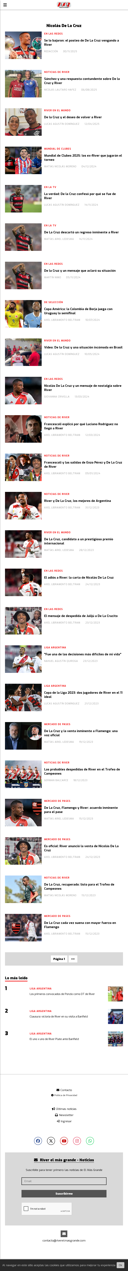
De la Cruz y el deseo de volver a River (73, 117)
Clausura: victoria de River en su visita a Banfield (59, 1016)
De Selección (53, 302)
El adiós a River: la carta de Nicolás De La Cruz (79, 578)
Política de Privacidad (65, 1095)
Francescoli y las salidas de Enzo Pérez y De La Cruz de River (83, 465)
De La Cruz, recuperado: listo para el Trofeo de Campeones (79, 887)
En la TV (50, 187)
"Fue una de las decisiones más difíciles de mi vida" (82, 654)
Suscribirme (64, 1194)
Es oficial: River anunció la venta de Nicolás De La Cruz (81, 848)
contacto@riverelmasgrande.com (64, 1240)
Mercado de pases (57, 724)
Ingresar (66, 1121)
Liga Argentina (55, 647)
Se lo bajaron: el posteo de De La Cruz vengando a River (81, 43)
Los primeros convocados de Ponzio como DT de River (62, 994)
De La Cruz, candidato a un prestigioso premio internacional (78, 541)
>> (73, 959)
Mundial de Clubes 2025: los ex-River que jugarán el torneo (83, 158)
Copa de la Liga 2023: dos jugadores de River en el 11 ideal (83, 695)
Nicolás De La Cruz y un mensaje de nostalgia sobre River (83, 388)
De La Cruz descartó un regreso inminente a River (81, 232)
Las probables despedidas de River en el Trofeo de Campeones (82, 771)
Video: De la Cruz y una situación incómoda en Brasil (83, 347)
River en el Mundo (57, 110)
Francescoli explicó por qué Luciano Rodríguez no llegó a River (81, 426)
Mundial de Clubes (57, 148)
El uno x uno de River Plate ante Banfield (54, 1039)
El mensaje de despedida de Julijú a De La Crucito (81, 616)
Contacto (66, 1090)
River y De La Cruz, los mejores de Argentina (77, 501)
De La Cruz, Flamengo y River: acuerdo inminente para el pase (81, 810)
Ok (120, 1265)
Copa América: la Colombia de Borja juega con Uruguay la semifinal (78, 311)
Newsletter (66, 1115)
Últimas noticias (65, 1109)
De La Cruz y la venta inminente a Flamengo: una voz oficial (81, 733)
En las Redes (53, 33)
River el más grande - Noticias (66, 1160)
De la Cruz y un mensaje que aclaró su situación (80, 271)
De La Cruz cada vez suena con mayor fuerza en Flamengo (80, 925)
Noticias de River (57, 72)
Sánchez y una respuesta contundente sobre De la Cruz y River (82, 81)
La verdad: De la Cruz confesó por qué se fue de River (80, 196)
